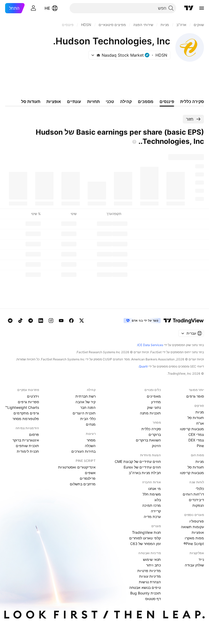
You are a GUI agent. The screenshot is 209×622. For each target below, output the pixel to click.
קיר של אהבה (85, 402)
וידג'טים (33, 396)
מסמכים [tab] (145, 101)
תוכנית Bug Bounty (145, 593)
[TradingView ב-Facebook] (71, 320)
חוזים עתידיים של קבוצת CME (138, 461)
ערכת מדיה (152, 516)
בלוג (157, 500)
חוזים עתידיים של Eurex (142, 467)
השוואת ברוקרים (148, 440)
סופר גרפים (195, 396)
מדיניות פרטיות (149, 570)
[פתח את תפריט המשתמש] (33, 8)
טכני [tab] (110, 101)
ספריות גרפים (28, 402)
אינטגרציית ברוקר (25, 440)
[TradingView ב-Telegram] (30, 320)
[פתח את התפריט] (202, 8)
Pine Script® (194, 543)
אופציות (198, 532)
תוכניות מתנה (150, 413)
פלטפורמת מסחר (25, 418)
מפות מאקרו (194, 538)
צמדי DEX (196, 440)
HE (47, 8)
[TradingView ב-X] (81, 320)
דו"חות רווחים (193, 494)
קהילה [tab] (126, 101)
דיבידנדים (196, 500)
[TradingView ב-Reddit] (10, 320)
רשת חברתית (85, 396)
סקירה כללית (151, 429)
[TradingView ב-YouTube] (61, 320)
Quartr (143, 366)
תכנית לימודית (28, 451)
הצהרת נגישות (150, 582)
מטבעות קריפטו (192, 429)
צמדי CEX (196, 434)
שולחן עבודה (194, 565)
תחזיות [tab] (93, 101)
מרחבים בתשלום (83, 484)
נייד (201, 559)
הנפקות (198, 505)
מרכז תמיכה (151, 505)
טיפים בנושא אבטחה (145, 587)
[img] (98, 55)
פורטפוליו (196, 521)
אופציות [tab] (53, 101)
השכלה (90, 445)
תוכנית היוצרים (84, 413)
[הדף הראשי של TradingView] (188, 8)
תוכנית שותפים (27, 445)
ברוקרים (155, 434)
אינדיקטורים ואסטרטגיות (77, 467)
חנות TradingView (146, 532)
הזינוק (156, 445)
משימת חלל (152, 494)
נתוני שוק (154, 407)
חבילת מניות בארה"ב (145, 473)
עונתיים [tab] (74, 101)
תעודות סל (196, 417)
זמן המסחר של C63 (145, 543)
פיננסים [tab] (167, 101)
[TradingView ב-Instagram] (51, 320)
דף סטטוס (153, 598)
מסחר (91, 440)
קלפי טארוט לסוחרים (145, 538)
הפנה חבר (88, 407)
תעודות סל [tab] (30, 101)
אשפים (90, 473)
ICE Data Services (150, 345)
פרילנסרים (88, 478)
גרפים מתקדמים (26, 413)
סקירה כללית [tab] (192, 101)
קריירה (156, 511)
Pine (200, 445)
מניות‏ (199, 412)
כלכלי (200, 488)
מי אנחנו (154, 488)
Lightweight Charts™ (22, 407)
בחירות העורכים (83, 451)
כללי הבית (88, 418)
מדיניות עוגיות (150, 576)
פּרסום (34, 434)
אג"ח (200, 423)
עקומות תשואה (192, 527)
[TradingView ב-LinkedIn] (40, 320)
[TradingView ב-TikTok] (20, 320)
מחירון (156, 402)
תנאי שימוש (152, 559)
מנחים (91, 424)
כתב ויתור (153, 565)
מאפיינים (154, 396)
